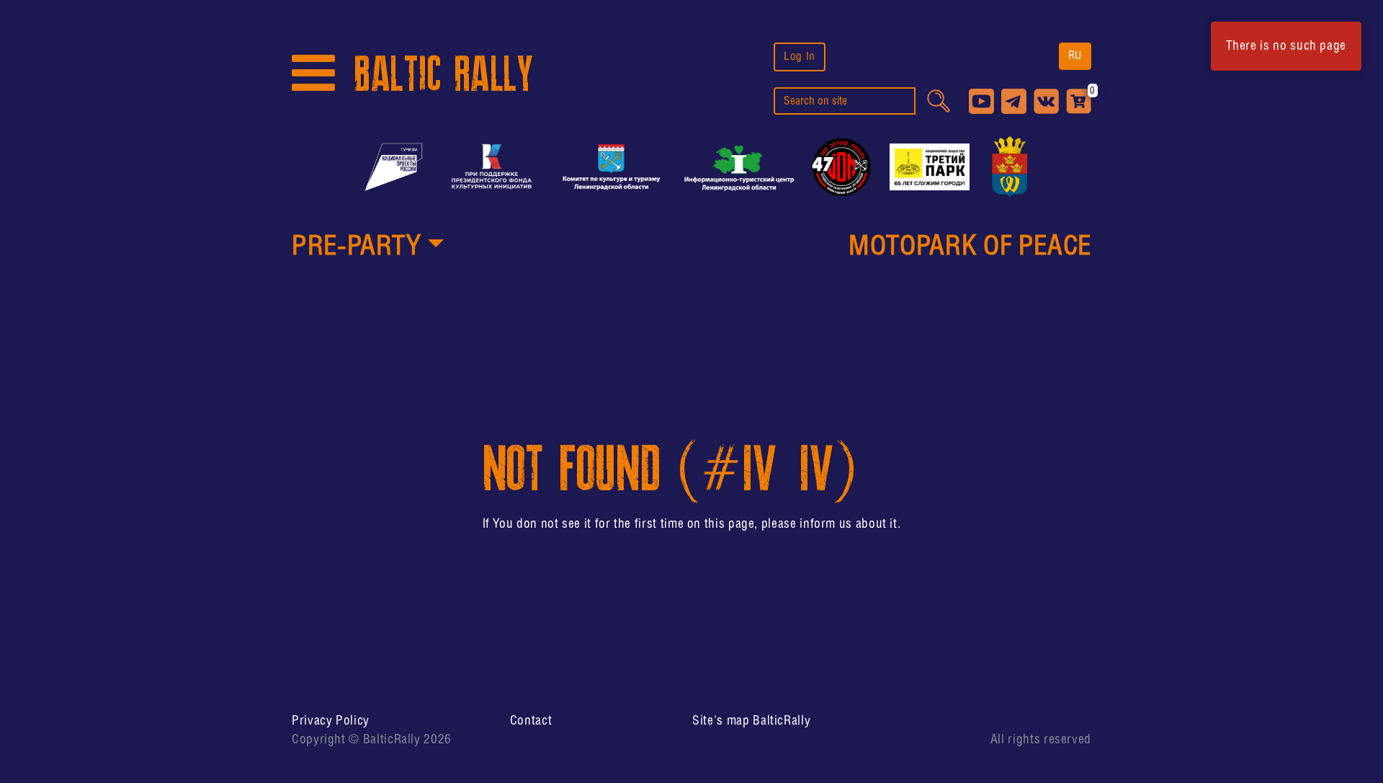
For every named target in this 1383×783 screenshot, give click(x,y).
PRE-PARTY (356, 247)
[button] (368, 248)
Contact (531, 721)
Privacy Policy (331, 721)
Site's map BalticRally (751, 721)
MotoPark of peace (970, 247)
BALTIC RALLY (444, 74)
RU (1075, 55)
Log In (799, 56)
